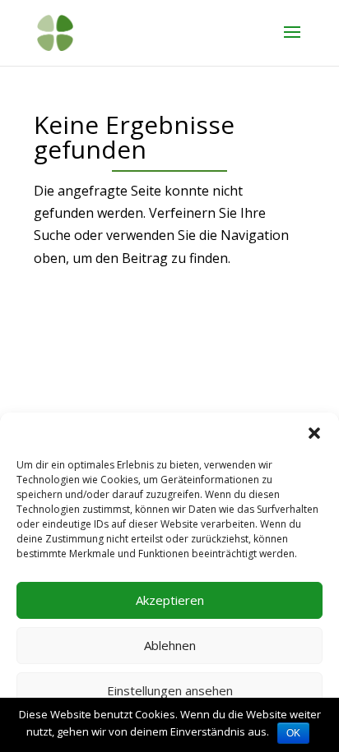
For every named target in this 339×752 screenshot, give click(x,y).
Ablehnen (170, 645)
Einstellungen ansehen (170, 690)
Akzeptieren (170, 600)
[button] (314, 433)
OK (293, 733)
